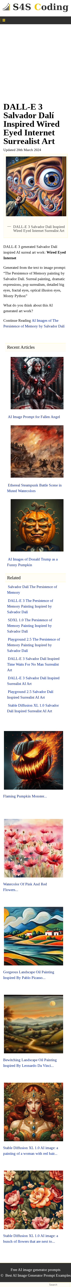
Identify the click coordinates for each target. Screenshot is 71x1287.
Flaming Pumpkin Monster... (25, 796)
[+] (35, 19)
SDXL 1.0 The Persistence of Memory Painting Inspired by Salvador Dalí (29, 625)
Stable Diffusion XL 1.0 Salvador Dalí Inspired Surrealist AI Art (33, 708)
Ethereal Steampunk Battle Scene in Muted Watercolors (34, 488)
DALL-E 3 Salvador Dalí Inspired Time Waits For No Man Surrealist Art (33, 664)
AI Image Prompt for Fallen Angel (34, 417)
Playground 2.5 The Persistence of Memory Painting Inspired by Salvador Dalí (33, 645)
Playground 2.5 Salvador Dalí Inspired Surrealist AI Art (30, 694)
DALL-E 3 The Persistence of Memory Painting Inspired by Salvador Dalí (30, 606)
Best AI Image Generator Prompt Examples (38, 1275)
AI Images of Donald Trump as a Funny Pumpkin (32, 562)
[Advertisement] (35, 61)
